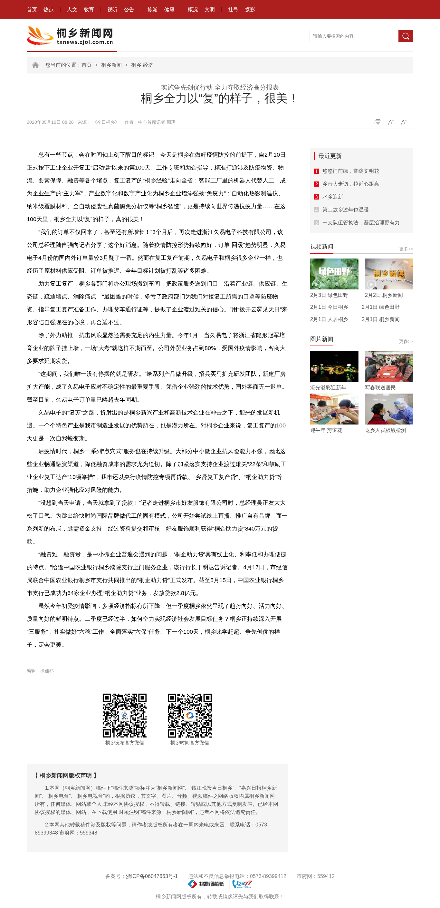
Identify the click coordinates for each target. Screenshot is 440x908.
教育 (89, 9)
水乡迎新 (332, 197)
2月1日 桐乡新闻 (381, 319)
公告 (129, 9)
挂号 (233, 9)
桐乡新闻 (111, 65)
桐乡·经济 (142, 65)
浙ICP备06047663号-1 (152, 876)
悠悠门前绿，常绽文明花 (350, 171)
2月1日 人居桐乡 (329, 319)
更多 (406, 248)
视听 (112, 9)
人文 (72, 9)
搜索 (405, 36)
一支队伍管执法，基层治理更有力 (361, 222)
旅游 (153, 9)
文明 (210, 9)
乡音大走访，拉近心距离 (350, 184)
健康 (169, 9)
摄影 (250, 9)
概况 (193, 9)
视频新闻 (321, 246)
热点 (48, 9)
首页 (32, 9)
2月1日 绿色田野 (381, 307)
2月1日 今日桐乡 (329, 307)
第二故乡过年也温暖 (345, 209)
